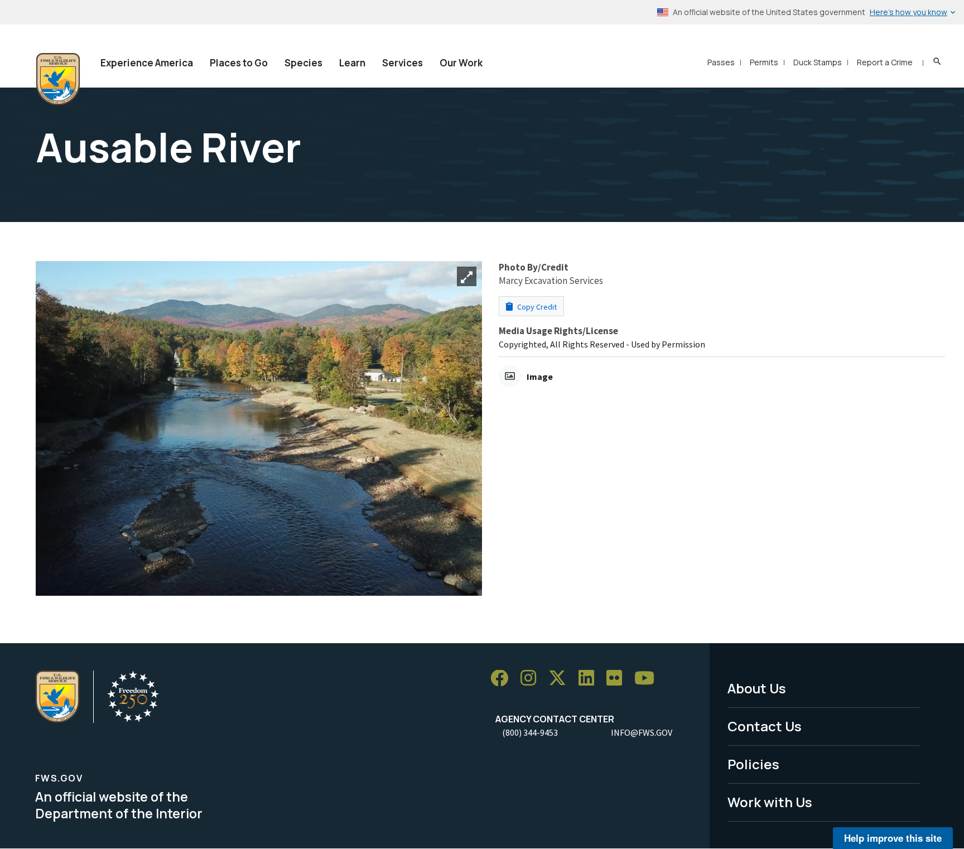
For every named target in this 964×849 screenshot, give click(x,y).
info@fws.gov (641, 732)
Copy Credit (536, 307)
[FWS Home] (58, 79)
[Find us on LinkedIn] (590, 678)
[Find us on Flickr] (618, 678)
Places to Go (239, 62)
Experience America (146, 62)
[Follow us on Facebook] (503, 678)
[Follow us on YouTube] (648, 678)
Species (303, 62)
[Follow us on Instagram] (532, 678)
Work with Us (769, 802)
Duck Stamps (817, 62)
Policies (753, 764)
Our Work (461, 62)
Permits (764, 62)
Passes (721, 62)
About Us (756, 688)
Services (402, 62)
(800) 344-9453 (530, 732)
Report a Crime (885, 62)
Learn (352, 62)
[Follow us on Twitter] (561, 678)
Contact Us (764, 726)
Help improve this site (893, 838)
